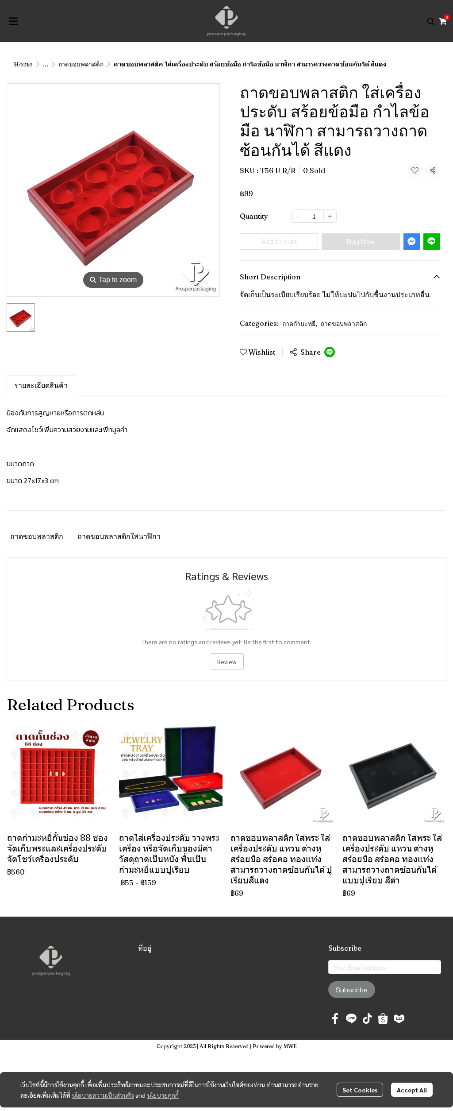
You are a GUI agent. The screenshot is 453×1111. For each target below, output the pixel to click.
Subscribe (352, 989)
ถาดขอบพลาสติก (81, 64)
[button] (431, 21)
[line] (351, 1018)
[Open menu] (13, 21)
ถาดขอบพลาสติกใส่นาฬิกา (119, 536)
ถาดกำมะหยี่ (299, 324)
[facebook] (335, 1018)
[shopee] (383, 1018)
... (45, 64)
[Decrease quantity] (298, 216)
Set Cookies (359, 1090)
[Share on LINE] (329, 352)
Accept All (412, 1090)
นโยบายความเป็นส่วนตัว (103, 1095)
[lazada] (399, 1018)
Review (226, 662)
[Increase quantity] (330, 216)
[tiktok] (367, 1018)
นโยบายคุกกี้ (163, 1095)
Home (23, 64)
